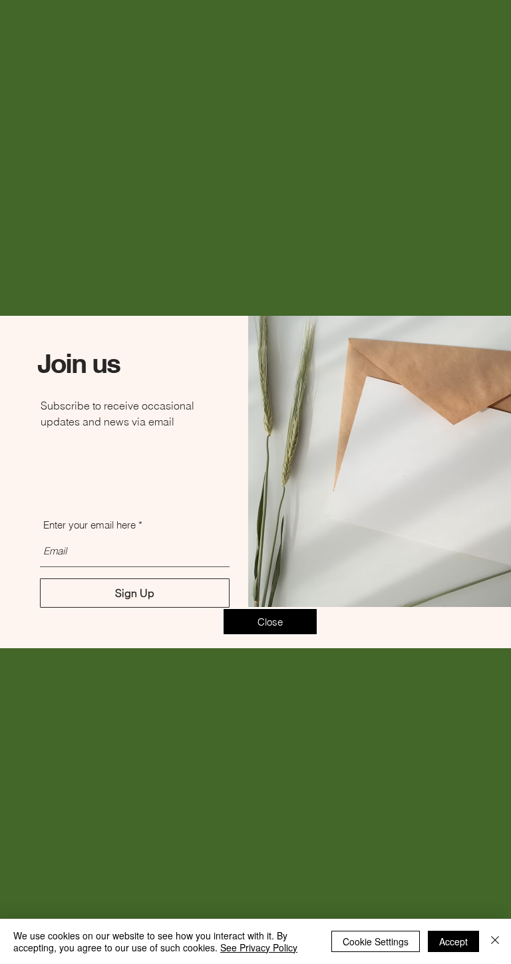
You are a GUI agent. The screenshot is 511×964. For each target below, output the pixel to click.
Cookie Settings (376, 941)
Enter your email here (89, 525)
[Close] (495, 941)
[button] (270, 621)
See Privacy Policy (258, 947)
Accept (453, 941)
